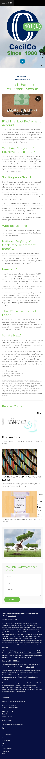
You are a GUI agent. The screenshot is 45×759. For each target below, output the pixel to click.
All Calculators (7, 754)
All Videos (5, 751)
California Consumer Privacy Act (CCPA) (28, 653)
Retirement (6, 738)
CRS (15, 619)
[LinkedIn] (3, 728)
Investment (6, 740)
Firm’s (12, 619)
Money (4, 746)
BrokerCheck (12, 616)
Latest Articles (7, 748)
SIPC (32, 667)
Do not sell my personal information (20, 657)
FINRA (28, 667)
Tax (3, 743)
